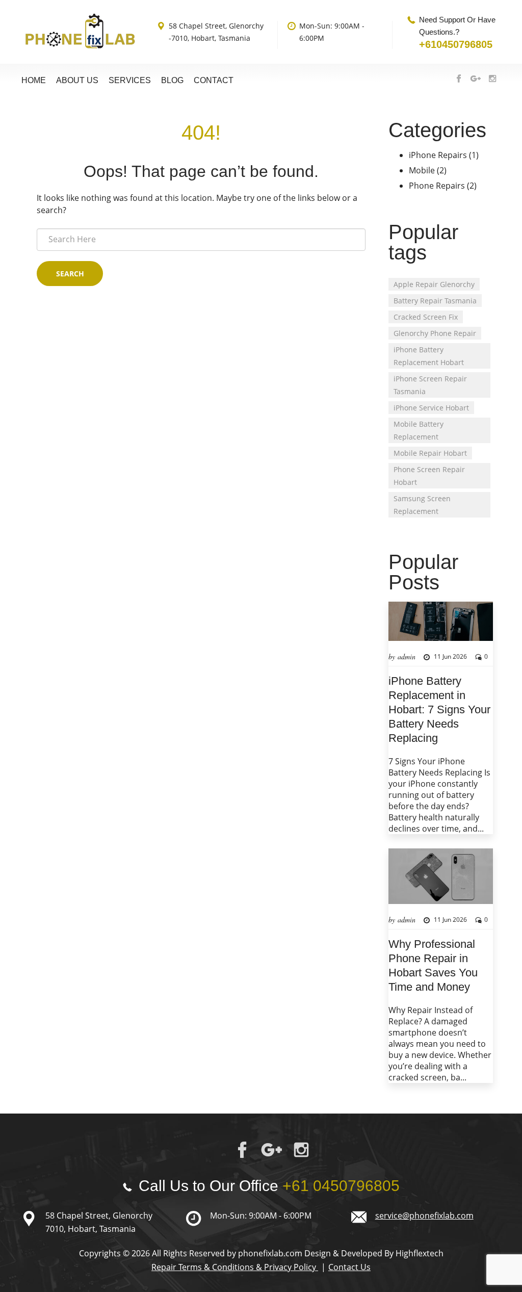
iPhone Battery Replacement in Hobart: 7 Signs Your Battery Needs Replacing (439, 709)
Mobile (422, 170)
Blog (172, 80)
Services (130, 80)
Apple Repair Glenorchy (434, 284)
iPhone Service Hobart (431, 407)
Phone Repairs (437, 185)
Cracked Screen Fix (426, 317)
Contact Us (349, 1267)
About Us (77, 80)
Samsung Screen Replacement (422, 505)
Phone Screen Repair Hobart (429, 475)
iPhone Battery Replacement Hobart (429, 356)
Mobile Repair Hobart (430, 453)
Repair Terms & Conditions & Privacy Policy (234, 1267)
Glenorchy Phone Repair (435, 333)
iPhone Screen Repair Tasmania (430, 385)
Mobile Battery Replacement (418, 430)
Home (33, 80)
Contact (213, 80)
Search (70, 273)
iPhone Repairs (438, 155)
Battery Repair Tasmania (435, 300)
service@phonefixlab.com (424, 1215)
